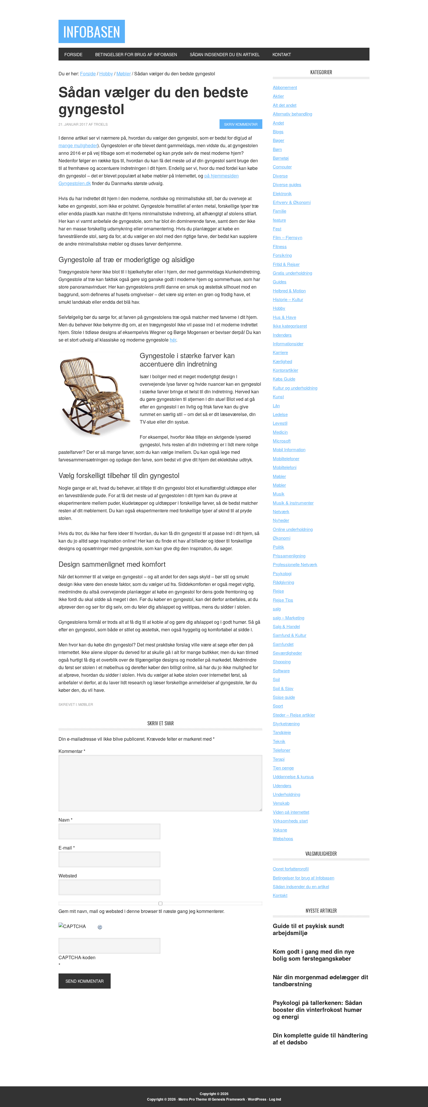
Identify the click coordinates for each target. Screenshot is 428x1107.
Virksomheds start (290, 821)
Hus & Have (284, 317)
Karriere (280, 352)
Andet (278, 123)
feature (279, 220)
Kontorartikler (285, 370)
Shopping (282, 661)
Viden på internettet (291, 812)
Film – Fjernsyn (287, 237)
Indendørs (282, 335)
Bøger (278, 140)
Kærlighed (282, 361)
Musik (278, 494)
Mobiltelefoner (286, 458)
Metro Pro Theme (192, 1099)
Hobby (279, 308)
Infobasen (91, 31)
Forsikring (282, 255)
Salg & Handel (286, 626)
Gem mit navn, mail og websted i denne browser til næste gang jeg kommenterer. (141, 911)
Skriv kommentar (241, 124)
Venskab (281, 803)
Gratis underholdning (292, 273)
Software (281, 670)
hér (173, 339)
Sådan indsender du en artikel (301, 886)
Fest (277, 228)
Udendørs (282, 785)
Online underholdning (293, 529)
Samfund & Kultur (289, 635)
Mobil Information (289, 449)
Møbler (85, 704)
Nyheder (281, 520)
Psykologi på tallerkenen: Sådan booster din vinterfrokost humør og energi (317, 1009)
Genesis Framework (228, 1099)
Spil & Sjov (283, 688)
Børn (277, 149)
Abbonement (285, 87)
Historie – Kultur (288, 299)
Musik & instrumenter (293, 503)
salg (277, 608)
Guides (279, 281)
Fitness (280, 246)
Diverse (280, 176)
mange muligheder (78, 145)
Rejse (278, 591)
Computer (282, 167)
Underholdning (286, 794)
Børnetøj (281, 158)
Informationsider (288, 343)
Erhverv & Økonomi (292, 202)
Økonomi (281, 538)
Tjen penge (283, 768)
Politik (278, 547)
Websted (68, 875)
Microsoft (282, 441)
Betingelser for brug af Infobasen (303, 878)
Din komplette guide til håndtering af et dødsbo (320, 1038)
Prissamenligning (289, 555)
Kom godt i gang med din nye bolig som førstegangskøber (313, 954)
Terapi (278, 759)
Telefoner (281, 750)
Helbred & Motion (289, 290)
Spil (276, 679)
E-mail (67, 847)
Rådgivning (283, 582)
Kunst (278, 396)
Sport (278, 706)
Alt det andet (284, 105)
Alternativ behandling (292, 114)
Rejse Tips (283, 600)
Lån (276, 405)
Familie (279, 211)
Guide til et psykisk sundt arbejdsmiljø (308, 929)
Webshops (283, 838)
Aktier (278, 96)
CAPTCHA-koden (77, 957)
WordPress (257, 1099)
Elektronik (282, 193)
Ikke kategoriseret (290, 326)
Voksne (280, 830)
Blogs (278, 131)
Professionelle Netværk (295, 564)
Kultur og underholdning (295, 388)
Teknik (279, 741)
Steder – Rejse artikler (294, 715)
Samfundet (283, 644)
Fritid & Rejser (286, 264)
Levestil (280, 423)
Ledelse (280, 414)
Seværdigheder (287, 653)
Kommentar (72, 751)
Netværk (281, 511)
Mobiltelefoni (284, 467)
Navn (65, 819)
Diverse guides (287, 184)
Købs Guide (284, 379)
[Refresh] (100, 926)
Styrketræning (286, 723)
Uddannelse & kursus (293, 776)
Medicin (280, 432)
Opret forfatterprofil (291, 869)
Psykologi (282, 573)
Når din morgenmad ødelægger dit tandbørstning (320, 980)
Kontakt (280, 895)
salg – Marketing (288, 617)
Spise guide (284, 697)
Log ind (275, 1099)
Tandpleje (282, 732)
